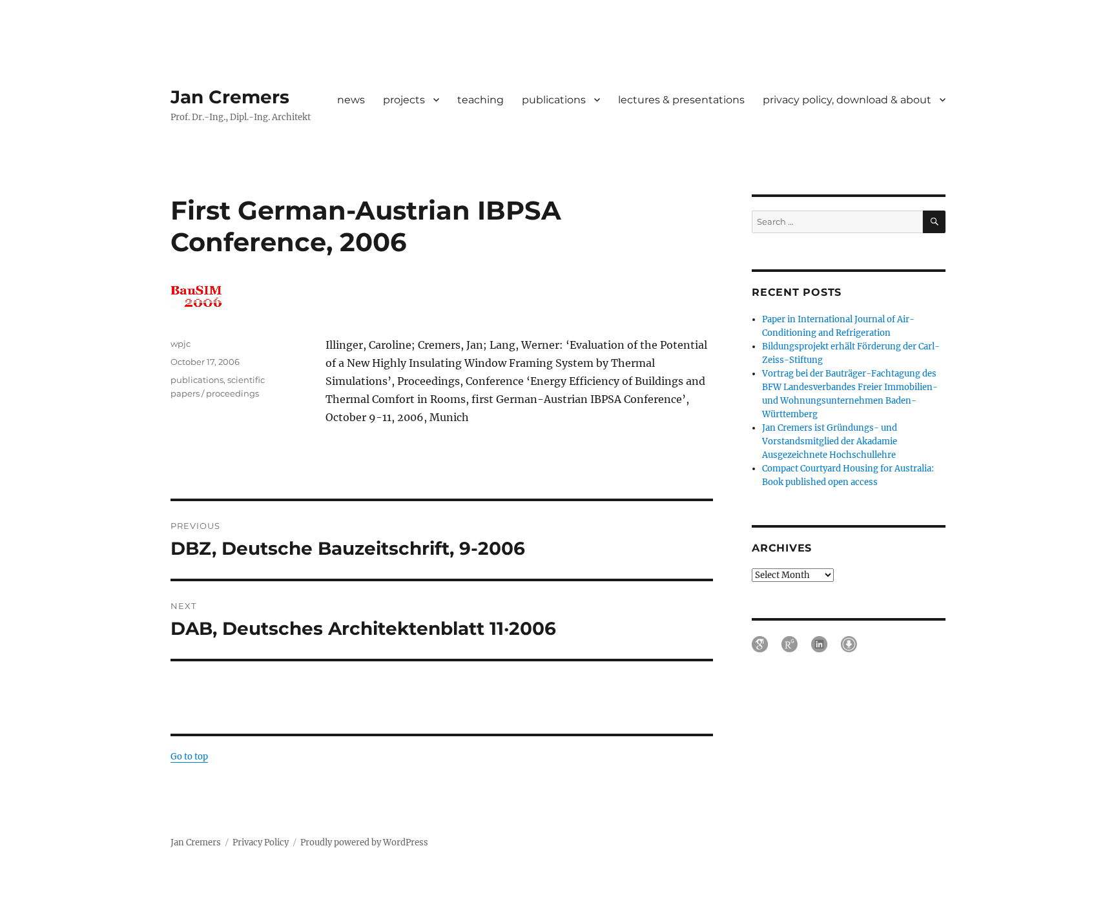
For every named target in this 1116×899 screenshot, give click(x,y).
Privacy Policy (260, 842)
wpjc (180, 343)
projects (404, 100)
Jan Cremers (229, 97)
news (351, 100)
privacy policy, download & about (847, 100)
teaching (480, 100)
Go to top (189, 756)
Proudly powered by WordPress (364, 842)
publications (554, 100)
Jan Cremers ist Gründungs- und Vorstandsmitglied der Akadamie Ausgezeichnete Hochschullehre (829, 441)
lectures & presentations (681, 100)
